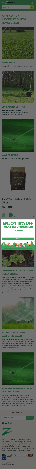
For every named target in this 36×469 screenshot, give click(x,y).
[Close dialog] (34, 220)
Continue (18, 238)
